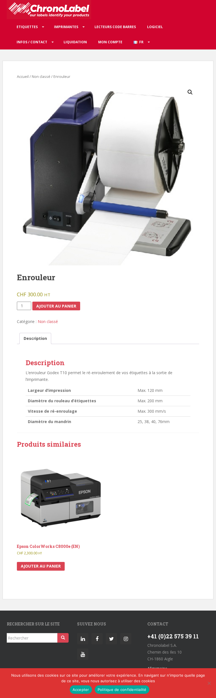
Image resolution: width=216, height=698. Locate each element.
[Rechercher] (63, 638)
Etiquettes (27, 26)
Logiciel (155, 26)
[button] (190, 92)
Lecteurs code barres (115, 26)
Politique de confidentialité (122, 689)
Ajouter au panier (56, 306)
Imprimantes (66, 26)
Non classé (41, 76)
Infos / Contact (32, 42)
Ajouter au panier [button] (41, 566)
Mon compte (110, 42)
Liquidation (75, 42)
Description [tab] (35, 338)
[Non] (209, 683)
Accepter (81, 689)
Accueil (23, 76)
